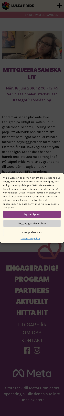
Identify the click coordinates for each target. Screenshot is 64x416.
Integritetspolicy (30, 238)
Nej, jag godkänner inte (32, 223)
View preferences (32, 232)
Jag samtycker (32, 214)
